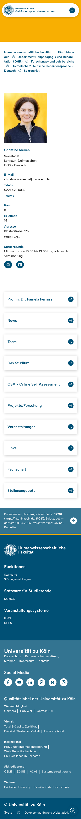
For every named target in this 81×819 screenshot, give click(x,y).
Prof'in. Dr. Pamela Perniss (30, 299)
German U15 (45, 711)
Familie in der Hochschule (51, 787)
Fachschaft (16, 469)
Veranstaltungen (21, 427)
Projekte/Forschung (24, 405)
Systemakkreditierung (56, 771)
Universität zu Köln (24, 9)
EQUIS (21, 771)
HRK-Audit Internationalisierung (25, 747)
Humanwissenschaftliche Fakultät (27, 52)
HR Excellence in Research (22, 756)
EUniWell (26, 711)
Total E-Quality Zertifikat (20, 726)
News (12, 320)
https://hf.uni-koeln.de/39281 (24, 518)
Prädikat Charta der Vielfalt (22, 731)
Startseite (10, 574)
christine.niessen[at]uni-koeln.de (26, 179)
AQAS (34, 771)
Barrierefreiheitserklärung (42, 656)
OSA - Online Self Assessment (33, 384)
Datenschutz (12, 656)
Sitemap (9, 661)
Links (12, 448)
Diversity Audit (54, 731)
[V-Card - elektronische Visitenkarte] (20, 265)
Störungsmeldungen (17, 579)
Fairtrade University (17, 787)
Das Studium (18, 363)
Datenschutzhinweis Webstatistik (47, 812)
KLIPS (8, 623)
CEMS (8, 771)
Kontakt (44, 661)
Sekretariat (31, 71)
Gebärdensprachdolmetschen (35, 11)
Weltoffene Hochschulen (20, 751)
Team (12, 341)
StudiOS (9, 599)
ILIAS (7, 618)
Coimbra (10, 711)
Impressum (26, 661)
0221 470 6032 (15, 190)
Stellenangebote (21, 490)
